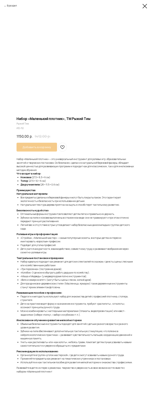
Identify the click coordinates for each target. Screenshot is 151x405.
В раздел (12, 5)
